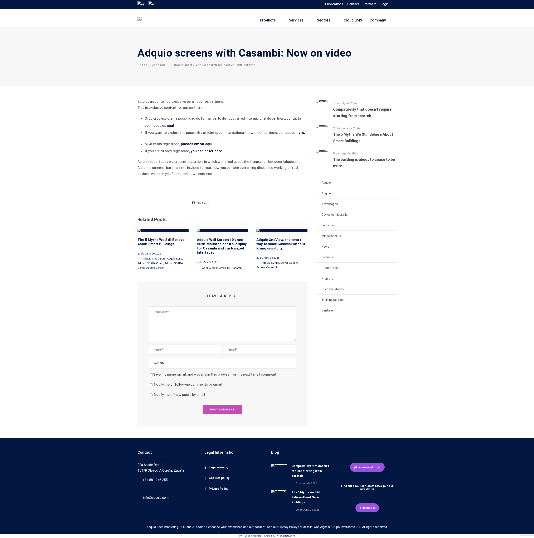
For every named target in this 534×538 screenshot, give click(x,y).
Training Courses (333, 299)
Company (378, 20)
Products (268, 20)
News (325, 246)
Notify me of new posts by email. (180, 394)
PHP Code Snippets (250, 535)
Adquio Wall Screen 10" (216, 268)
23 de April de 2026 (267, 257)
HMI (239, 65)
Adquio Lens (174, 258)
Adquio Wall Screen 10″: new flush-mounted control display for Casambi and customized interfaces (222, 246)
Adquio (326, 182)
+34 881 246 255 (155, 480)
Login (384, 4)
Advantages (330, 204)
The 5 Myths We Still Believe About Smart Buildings (160, 242)
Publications (334, 4)
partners (327, 257)
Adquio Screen (184, 65)
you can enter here (206, 151)
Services (296, 20)
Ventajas (328, 310)
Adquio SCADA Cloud (150, 263)
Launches (328, 225)
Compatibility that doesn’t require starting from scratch (310, 471)
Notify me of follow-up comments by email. (188, 384)
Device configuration (335, 214)
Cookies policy (219, 478)
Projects (327, 278)
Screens (249, 65)
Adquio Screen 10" (209, 65)
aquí (170, 125)
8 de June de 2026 (345, 153)
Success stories (333, 289)
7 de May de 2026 (207, 262)
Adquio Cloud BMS (154, 258)
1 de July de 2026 (345, 103)
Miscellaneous (331, 236)
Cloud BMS (353, 20)
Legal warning (218, 467)
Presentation (330, 268)
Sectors (324, 20)
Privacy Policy (218, 488)
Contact (353, 4)
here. (300, 132)
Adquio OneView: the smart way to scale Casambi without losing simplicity (280, 244)
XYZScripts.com (286, 535)
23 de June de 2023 (153, 65)
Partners (370, 4)
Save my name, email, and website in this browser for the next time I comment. (215, 374)
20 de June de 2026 (149, 253)
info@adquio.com (156, 498)
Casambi (229, 65)
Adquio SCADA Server (275, 262)
